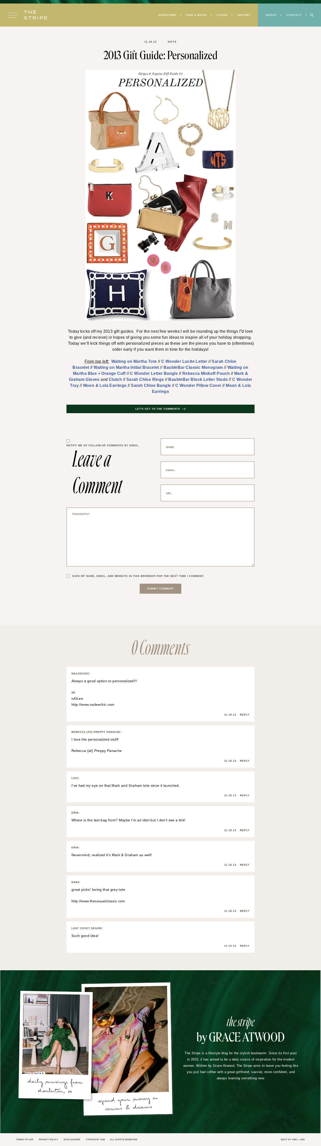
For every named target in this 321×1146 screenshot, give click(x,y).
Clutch (219, 374)
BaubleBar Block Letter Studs (116, 380)
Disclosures (76, 1134)
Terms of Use (25, 1134)
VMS (293, 1134)
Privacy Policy (50, 1134)
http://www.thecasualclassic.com (97, 896)
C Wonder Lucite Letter (164, 361)
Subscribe (163, 15)
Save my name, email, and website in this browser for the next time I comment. (141, 571)
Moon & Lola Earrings (199, 380)
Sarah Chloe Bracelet (209, 361)
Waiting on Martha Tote (116, 361)
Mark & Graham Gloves (184, 374)
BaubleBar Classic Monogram (142, 368)
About (270, 15)
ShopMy (242, 15)
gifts (171, 42)
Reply (244, 710)
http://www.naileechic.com (92, 700)
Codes (220, 15)
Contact (294, 15)
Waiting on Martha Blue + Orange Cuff (208, 368)
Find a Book (194, 15)
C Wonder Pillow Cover (148, 386)
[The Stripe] (35, 15)
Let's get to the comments (158, 404)
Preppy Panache (105, 746)
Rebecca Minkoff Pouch (136, 374)
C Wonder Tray (161, 380)
